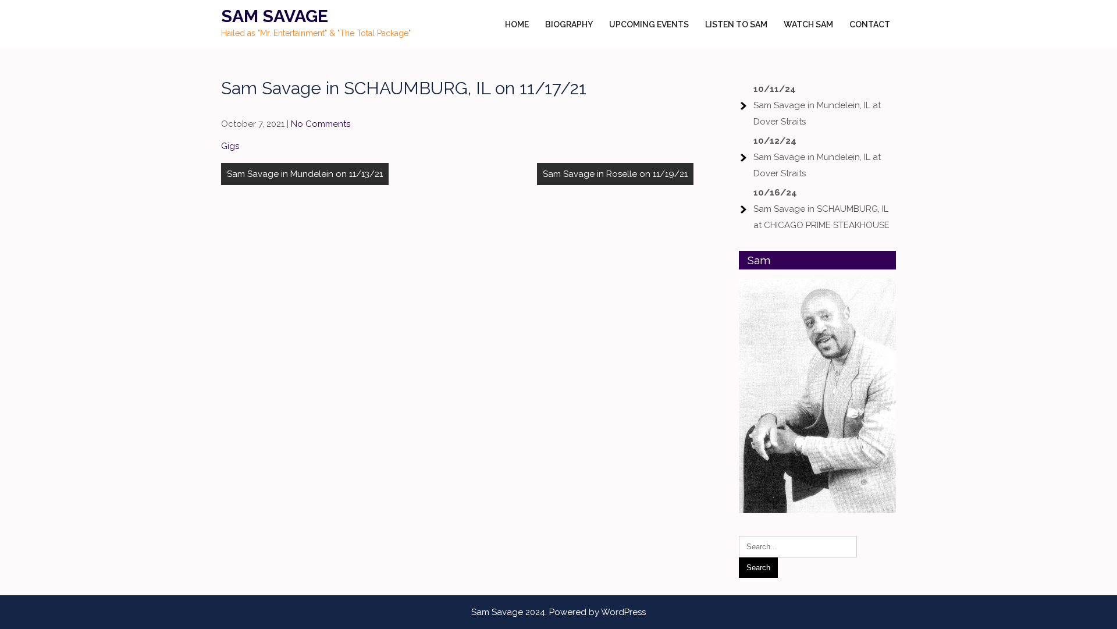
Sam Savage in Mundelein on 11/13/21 (305, 174)
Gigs (230, 146)
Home (517, 24)
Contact (869, 24)
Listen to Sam (736, 24)
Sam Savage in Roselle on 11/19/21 (615, 174)
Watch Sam (808, 24)
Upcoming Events (649, 24)
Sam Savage (274, 16)
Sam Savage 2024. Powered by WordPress (558, 612)
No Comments (320, 124)
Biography (569, 24)
